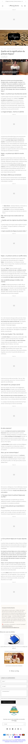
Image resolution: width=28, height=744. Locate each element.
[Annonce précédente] (2, 1)
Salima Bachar (4, 57)
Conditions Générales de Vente (7, 740)
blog (15, 720)
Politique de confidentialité (14, 741)
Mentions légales (14, 740)
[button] (2, 6)
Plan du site (21, 741)
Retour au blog (15, 671)
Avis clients (23, 739)
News (5, 48)
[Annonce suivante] (25, 1)
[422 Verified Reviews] (14, 716)
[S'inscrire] (23, 724)
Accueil (2, 48)
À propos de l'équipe (18, 739)
